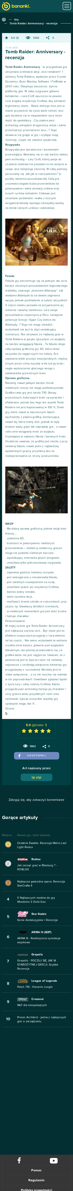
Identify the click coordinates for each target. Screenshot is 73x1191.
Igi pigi (37, 777)
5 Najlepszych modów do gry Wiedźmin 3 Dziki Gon (36, 899)
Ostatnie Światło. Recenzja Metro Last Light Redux (41, 845)
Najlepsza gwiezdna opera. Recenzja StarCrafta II (41, 883)
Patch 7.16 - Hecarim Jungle (35, 987)
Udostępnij (36, 755)
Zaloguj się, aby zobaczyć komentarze (36, 799)
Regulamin (36, 1180)
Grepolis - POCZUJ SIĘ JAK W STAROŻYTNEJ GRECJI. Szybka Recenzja (37, 964)
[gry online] (16, 6)
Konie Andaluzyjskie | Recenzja (37, 920)
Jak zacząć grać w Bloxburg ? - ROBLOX (37, 867)
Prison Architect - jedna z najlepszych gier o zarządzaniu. (41, 1019)
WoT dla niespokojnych (32, 1005)
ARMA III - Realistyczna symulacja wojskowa (38, 940)
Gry (16, 19)
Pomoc (36, 1170)
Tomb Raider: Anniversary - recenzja (34, 23)
